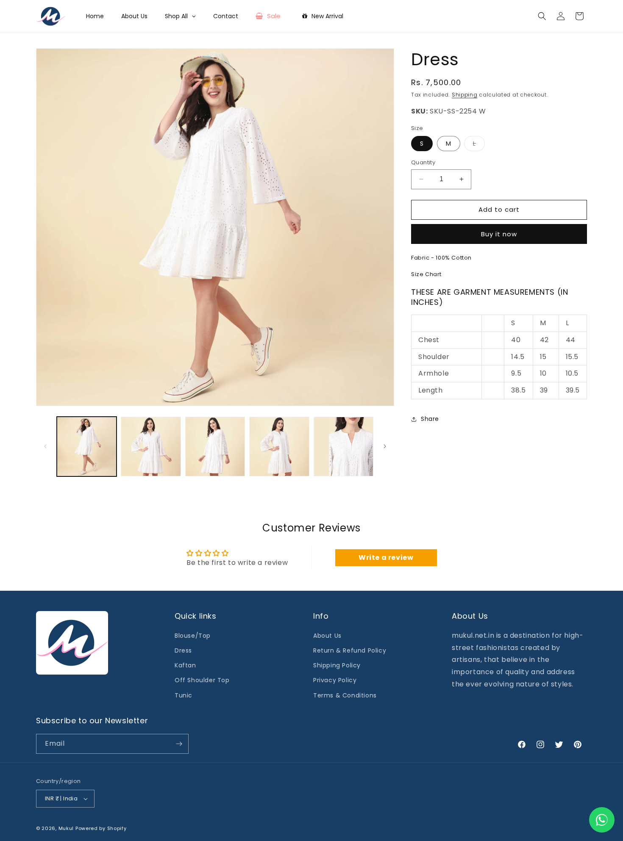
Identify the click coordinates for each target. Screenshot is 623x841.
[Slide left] (45, 446)
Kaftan (185, 665)
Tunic (183, 695)
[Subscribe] (179, 744)
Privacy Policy (334, 680)
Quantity (423, 162)
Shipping (465, 94)
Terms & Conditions (345, 695)
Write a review (386, 557)
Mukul (66, 828)
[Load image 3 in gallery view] (215, 446)
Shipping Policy (337, 665)
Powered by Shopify (101, 828)
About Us (327, 635)
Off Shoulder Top (202, 680)
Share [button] (430, 419)
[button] (542, 16)
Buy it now (499, 234)
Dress (183, 650)
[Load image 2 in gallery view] (151, 446)
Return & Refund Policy (349, 650)
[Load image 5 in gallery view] (343, 446)
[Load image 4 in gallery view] (279, 446)
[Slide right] (384, 446)
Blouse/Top (193, 635)
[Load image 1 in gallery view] (87, 446)
